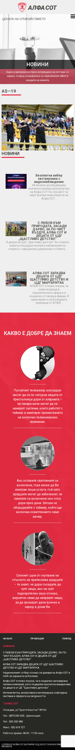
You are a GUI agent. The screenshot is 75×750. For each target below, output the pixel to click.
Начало (7, 638)
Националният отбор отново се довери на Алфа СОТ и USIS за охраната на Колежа (36, 674)
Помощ (66, 638)
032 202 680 (16, 721)
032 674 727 (18, 727)
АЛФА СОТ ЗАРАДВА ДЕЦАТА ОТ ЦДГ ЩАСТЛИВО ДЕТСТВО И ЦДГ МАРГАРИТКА (49, 278)
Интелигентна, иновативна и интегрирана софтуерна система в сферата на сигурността (35, 694)
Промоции (37, 638)
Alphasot (38, 7)
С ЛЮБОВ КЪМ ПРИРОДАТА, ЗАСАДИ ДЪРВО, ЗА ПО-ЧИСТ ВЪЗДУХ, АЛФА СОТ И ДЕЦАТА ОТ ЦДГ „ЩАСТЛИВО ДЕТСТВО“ (43, 231)
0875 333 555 (16, 715)
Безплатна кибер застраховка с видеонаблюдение (49, 178)
